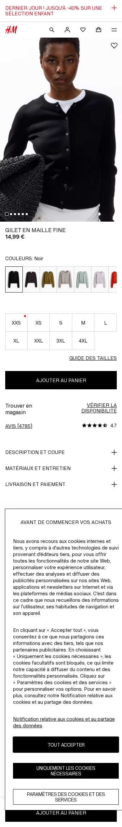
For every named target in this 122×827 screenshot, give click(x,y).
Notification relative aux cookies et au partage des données (64, 722)
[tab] (6, 214)
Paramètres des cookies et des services (66, 796)
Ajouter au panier (61, 380)
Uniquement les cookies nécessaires (65, 770)
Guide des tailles (93, 358)
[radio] (14, 279)
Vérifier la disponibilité (99, 408)
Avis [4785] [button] (18, 426)
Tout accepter (66, 745)
